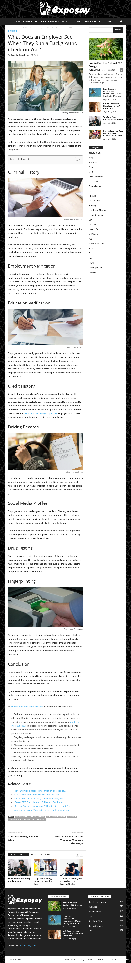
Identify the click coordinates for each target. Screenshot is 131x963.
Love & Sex (94, 229)
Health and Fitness (49, 21)
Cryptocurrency (96, 177)
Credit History (22, 817)
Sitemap (100, 959)
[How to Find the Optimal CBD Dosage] (106, 49)
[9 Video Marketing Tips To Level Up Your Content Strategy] (71, 867)
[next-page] (81, 855)
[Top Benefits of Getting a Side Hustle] (19, 867)
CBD (91, 172)
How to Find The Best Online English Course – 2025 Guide (113, 133)
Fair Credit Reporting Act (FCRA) (40, 413)
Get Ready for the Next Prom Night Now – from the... (113, 106)
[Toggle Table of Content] (76, 160)
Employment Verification (20, 820)
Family (92, 191)
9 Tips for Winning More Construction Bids (43, 881)
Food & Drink (95, 200)
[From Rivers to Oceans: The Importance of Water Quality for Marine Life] (95, 92)
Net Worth (93, 234)
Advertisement (71, 959)
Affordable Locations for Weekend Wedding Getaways (68, 840)
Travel (109, 21)
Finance (92, 196)
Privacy (91, 959)
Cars (91, 167)
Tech (101, 21)
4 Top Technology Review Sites (23, 838)
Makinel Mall (94, 70)
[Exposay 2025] (65, 9)
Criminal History (37, 817)
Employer (72, 817)
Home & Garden (96, 215)
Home (17, 21)
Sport (91, 248)
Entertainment (95, 186)
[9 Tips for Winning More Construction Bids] (45, 867)
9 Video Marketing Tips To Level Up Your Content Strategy (71, 881)
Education (90, 21)
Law (90, 220)
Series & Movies (96, 244)
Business (78, 21)
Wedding (92, 272)
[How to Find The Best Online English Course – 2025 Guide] (95, 134)
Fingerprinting (38, 820)
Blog (91, 157)
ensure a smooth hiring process (27, 706)
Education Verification (56, 817)
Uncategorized (95, 267)
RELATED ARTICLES (19, 855)
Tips (90, 258)
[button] (121, 21)
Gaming (92, 205)
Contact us (112, 959)
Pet (90, 239)
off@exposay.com (27, 945)
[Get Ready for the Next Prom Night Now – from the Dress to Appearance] (95, 107)
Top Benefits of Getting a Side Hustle (19, 880)
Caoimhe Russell (18, 55)
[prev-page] (77, 855)
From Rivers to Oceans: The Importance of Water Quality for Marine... (112, 92)
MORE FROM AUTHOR (40, 855)
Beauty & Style (30, 21)
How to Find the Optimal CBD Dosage (105, 65)
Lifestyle (66, 21)
